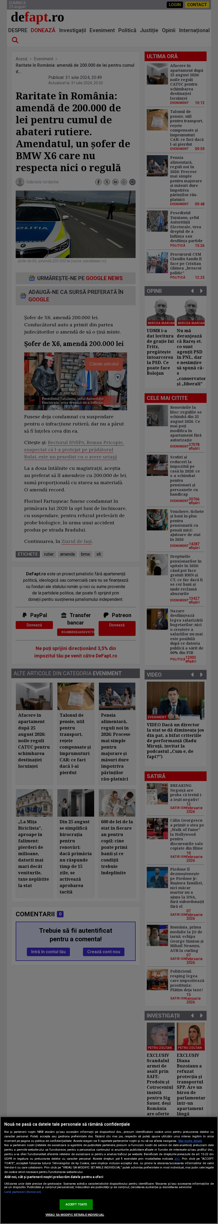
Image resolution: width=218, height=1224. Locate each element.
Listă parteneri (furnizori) (22, 1192)
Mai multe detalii (190, 1141)
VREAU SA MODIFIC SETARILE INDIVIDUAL (74, 1215)
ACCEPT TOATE (76, 1204)
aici (177, 1158)
